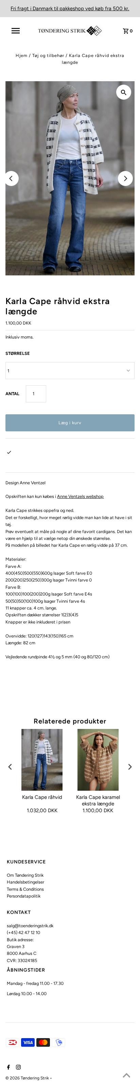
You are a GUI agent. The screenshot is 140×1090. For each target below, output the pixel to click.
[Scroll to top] (126, 1076)
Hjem (22, 55)
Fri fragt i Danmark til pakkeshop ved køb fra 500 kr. (70, 8)
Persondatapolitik (23, 896)
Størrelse (17, 353)
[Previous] (11, 178)
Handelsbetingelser (25, 882)
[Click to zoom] (123, 92)
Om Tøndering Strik (25, 875)
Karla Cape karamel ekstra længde (98, 800)
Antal (12, 393)
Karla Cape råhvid (42, 797)
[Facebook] (7, 1068)
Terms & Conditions (25, 889)
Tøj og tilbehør (48, 55)
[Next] (125, 178)
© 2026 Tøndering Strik (27, 1078)
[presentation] (10, 766)
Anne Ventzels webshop (80, 496)
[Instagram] (17, 1068)
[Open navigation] (19, 30)
